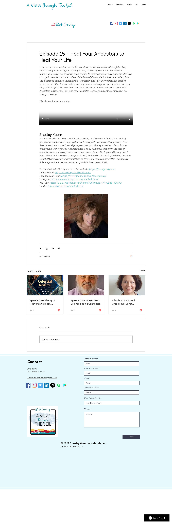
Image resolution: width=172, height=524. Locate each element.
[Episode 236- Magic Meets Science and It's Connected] (86, 285)
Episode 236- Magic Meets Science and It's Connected (85, 301)
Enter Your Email (91, 368)
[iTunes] (129, 23)
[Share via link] (59, 248)
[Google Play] (138, 23)
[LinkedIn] (125, 23)
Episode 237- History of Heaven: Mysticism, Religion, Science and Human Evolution (42, 301)
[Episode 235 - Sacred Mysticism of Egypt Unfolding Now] (127, 285)
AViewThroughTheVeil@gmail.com (42, 377)
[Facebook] (111, 23)
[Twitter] (120, 23)
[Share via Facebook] (40, 248)
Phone (86, 378)
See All (142, 270)
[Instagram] (116, 23)
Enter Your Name (91, 359)
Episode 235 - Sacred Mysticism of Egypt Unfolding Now (123, 301)
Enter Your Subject (91, 387)
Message (88, 409)
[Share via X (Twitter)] (47, 248)
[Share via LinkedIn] (53, 248)
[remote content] (86, 115)
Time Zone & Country (92, 398)
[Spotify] (133, 23)
